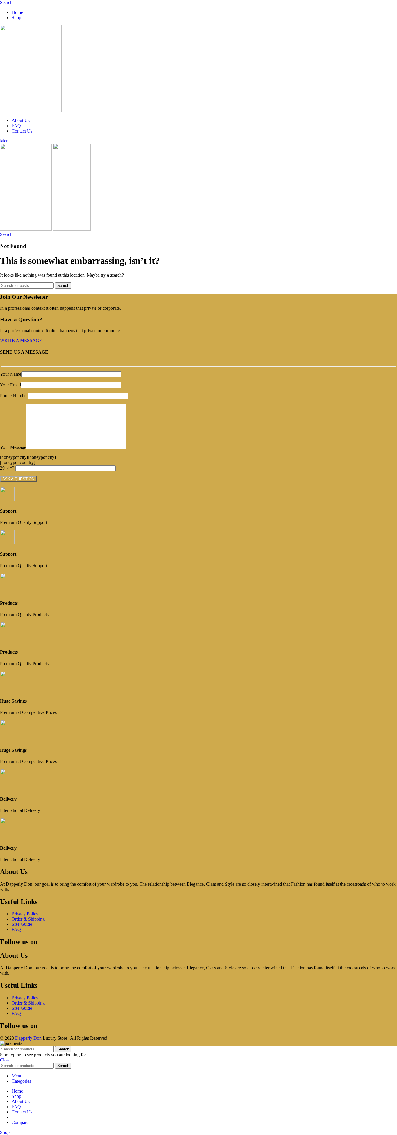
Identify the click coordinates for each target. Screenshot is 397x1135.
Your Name (10, 374)
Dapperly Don (28, 1038)
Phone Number (14, 395)
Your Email (10, 384)
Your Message (13, 447)
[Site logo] (31, 110)
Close (5, 1059)
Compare (20, 1122)
